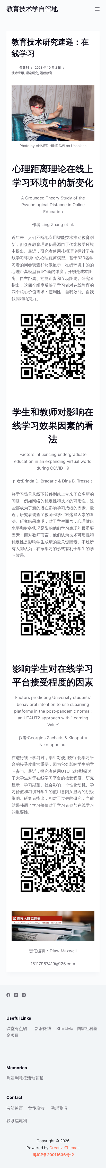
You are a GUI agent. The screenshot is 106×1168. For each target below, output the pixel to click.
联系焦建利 (16, 1120)
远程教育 (46, 73)
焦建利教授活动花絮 (24, 1078)
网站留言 (14, 1107)
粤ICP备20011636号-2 (53, 1154)
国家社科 (85, 1028)
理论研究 (32, 73)
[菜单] (97, 9)
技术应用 (18, 73)
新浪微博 (42, 1028)
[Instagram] (24, 995)
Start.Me (64, 1028)
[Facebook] (8, 995)
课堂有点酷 (16, 1028)
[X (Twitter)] (16, 995)
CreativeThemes (64, 1147)
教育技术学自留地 (32, 9)
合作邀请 (36, 1107)
